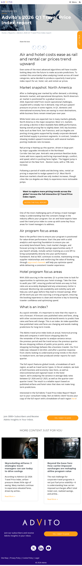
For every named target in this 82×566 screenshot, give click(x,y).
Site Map (4, 558)
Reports (11, 33)
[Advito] (6, 2)
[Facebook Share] (34, 47)
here (74, 398)
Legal (37, 558)
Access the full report (35, 202)
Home (4, 33)
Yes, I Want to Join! (63, 418)
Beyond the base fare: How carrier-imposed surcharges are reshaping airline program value (61, 467)
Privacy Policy (15, 558)
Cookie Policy (27, 558)
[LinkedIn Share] (44, 47)
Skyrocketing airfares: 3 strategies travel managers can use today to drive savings (19, 467)
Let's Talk (79, 40)
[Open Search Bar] (80, 2)
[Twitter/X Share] (39, 47)
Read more (9, 496)
